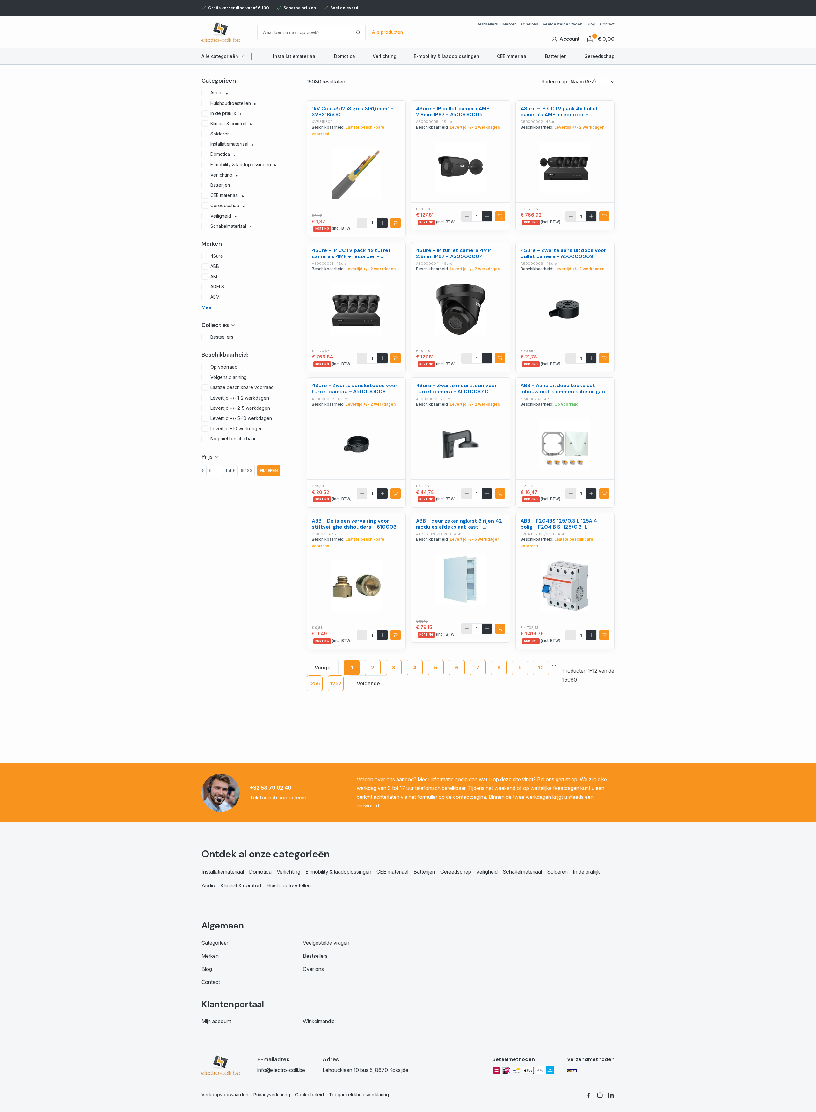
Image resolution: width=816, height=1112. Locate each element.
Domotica (344, 56)
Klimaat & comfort (240, 885)
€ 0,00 (606, 39)
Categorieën (215, 943)
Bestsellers (487, 24)
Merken (509, 24)
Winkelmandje (319, 1021)
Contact (607, 24)
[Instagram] (600, 1094)
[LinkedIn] (611, 1094)
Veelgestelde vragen (562, 24)
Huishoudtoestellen (288, 885)
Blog (591, 24)
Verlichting (385, 56)
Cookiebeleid (309, 1094)
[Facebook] (588, 1094)
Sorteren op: (555, 81)
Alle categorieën (219, 56)
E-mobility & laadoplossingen (446, 56)
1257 (336, 683)
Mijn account (216, 1021)
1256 (315, 683)
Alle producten (387, 32)
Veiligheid (487, 872)
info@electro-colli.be (281, 1070)
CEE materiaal (512, 56)
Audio (208, 885)
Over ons (529, 24)
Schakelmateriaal (522, 872)
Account (569, 39)
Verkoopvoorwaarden (224, 1094)
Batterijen (556, 56)
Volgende (368, 683)
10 (541, 667)
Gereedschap (599, 56)
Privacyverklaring (271, 1094)
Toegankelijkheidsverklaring (359, 1094)
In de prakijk (586, 872)
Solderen (557, 872)
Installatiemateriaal (295, 56)
